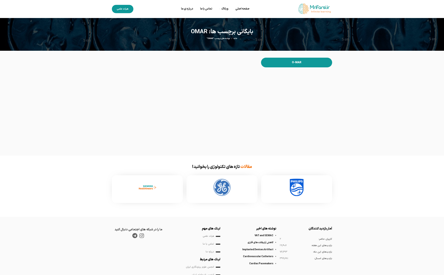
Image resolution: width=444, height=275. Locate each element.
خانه (235, 38)
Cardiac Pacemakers (261, 263)
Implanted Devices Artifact (257, 249)
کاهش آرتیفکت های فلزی (260, 242)
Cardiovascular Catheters (258, 256)
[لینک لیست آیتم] (194, 236)
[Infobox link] (296, 189)
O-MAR (296, 62)
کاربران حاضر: (325, 239)
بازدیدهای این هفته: (321, 245)
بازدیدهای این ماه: (322, 252)
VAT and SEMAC (264, 235)
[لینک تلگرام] (134, 235)
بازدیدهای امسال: (323, 258)
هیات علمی (123, 9)
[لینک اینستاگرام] (141, 235)
